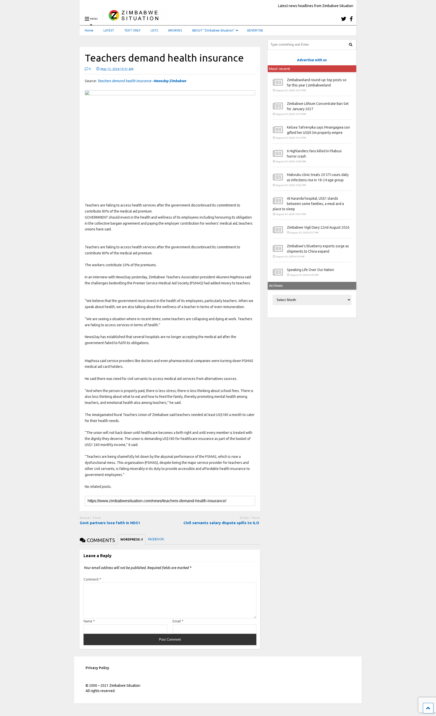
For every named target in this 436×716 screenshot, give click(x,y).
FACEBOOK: (156, 539)
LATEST (108, 30)
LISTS (154, 30)
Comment (92, 579)
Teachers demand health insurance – (141, 81)
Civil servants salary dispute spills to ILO (221, 523)
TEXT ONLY (132, 30)
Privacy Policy (97, 668)
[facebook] (351, 19)
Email (178, 621)
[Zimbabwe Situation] (135, 18)
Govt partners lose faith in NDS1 (110, 523)
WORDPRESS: (131, 539)
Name (89, 621)
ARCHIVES (175, 30)
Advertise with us (312, 60)
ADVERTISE (255, 30)
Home (89, 30)
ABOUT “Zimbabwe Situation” (213, 30)
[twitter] (343, 19)
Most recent (279, 69)
